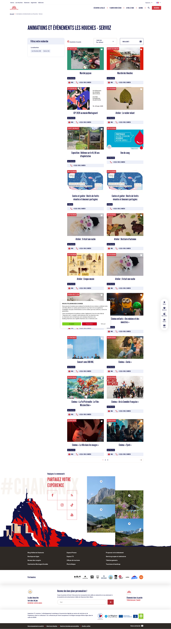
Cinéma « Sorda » (125, 362)
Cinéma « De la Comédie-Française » (125, 401)
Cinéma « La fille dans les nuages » (85, 445)
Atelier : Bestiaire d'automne (125, 239)
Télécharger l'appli (133, 600)
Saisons (147, 2)
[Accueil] (14, 8)
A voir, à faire (130, 8)
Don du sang (125, 152)
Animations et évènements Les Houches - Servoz (29, 14)
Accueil (12, 14)
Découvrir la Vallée (99, 8)
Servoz (12, 2)
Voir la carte (126, 42)
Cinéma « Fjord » (125, 445)
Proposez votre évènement (115, 552)
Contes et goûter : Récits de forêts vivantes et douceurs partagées (85, 197)
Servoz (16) (46, 51)
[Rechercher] (149, 8)
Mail (72, 82)
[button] (85, 68)
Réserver (156, 8)
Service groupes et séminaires (116, 556)
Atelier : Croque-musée (85, 279)
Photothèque (71, 564)
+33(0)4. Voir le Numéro (85, 82)
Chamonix (26, 2)
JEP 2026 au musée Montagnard (85, 113)
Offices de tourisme (73, 560)
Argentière (34, 2)
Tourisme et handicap (113, 564)
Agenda (141, 8)
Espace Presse (71, 552)
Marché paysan (85, 73)
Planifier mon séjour (115, 8)
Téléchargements (112, 560)
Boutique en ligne (33, 556)
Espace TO (70, 556)
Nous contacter (135, 626)
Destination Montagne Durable (38, 564)
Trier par (99, 40)
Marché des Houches (125, 73)
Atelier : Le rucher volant (125, 113)
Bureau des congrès (34, 560)
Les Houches (19, 2)
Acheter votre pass (35, 603)
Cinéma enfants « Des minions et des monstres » (125, 320)
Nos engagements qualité (36, 626)
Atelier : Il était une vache (85, 239)
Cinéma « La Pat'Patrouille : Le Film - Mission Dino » (85, 403)
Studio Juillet (86, 626)
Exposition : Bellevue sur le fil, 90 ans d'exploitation (85, 154)
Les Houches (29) (36, 51)
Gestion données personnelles (69, 626)
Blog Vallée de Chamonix (36, 552)
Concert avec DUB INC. (85, 362)
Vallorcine (41, 2)
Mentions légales (52, 626)
